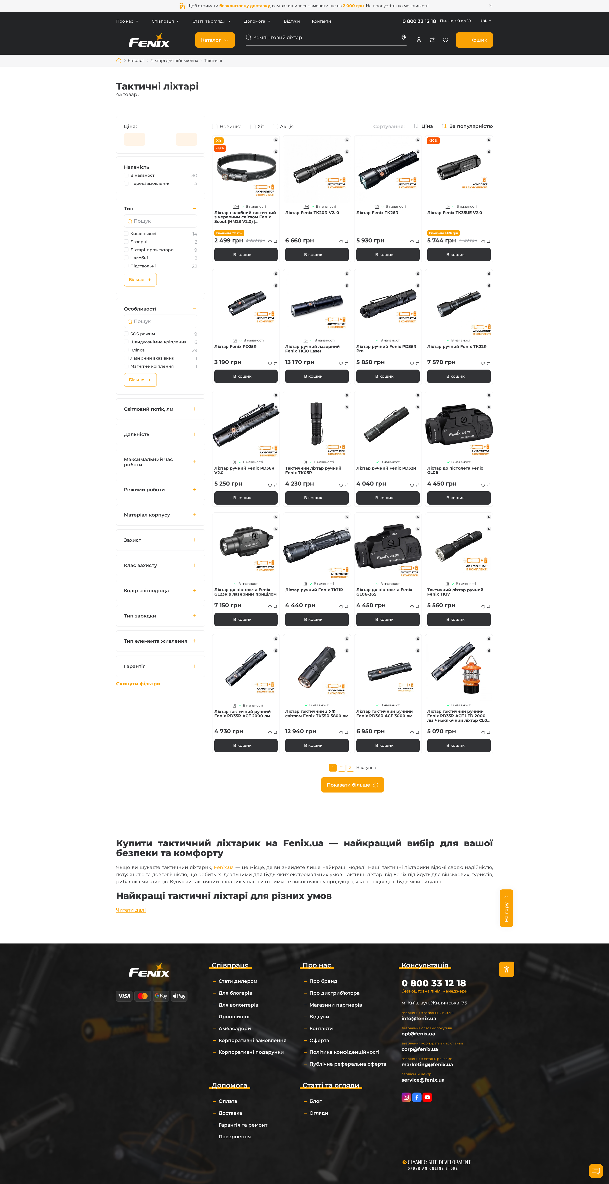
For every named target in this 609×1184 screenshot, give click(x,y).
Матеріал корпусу (147, 515)
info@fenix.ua (419, 1018)
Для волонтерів (238, 1005)
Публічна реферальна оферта (347, 1064)
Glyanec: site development (439, 1162)
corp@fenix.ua (420, 1049)
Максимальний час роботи (148, 462)
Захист (132, 540)
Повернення (235, 1136)
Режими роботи (144, 489)
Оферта (319, 1040)
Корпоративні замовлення (252, 1040)
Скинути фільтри (138, 683)
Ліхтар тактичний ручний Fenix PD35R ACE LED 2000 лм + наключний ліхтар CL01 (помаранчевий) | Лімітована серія (459, 715)
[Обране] (445, 40)
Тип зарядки (140, 616)
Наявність (136, 167)
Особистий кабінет (419, 40)
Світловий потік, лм (148, 409)
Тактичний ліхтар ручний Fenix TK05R (313, 470)
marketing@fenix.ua (427, 1064)
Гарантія (135, 666)
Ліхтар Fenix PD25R (235, 346)
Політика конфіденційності (344, 1052)
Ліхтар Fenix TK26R (377, 213)
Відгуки (292, 21)
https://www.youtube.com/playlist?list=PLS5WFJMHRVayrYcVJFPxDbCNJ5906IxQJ (427, 1097)
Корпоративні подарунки (251, 1052)
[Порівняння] (432, 40)
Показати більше (348, 785)
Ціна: (130, 126)
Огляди (318, 1113)
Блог (315, 1101)
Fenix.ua (224, 867)
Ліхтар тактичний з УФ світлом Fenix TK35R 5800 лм (317, 713)
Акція (287, 126)
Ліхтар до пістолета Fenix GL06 (455, 470)
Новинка (231, 126)
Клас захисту (140, 565)
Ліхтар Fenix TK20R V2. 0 (312, 213)
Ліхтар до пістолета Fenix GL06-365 (384, 591)
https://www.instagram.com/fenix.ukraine (406, 1097)
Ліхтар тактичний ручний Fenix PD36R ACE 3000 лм (384, 713)
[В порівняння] (276, 242)
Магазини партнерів (335, 1005)
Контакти (321, 21)
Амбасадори (235, 1028)
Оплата (228, 1101)
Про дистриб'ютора (334, 993)
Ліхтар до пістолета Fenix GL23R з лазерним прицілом (245, 591)
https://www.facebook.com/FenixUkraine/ (417, 1097)
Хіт (261, 126)
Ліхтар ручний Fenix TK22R (457, 346)
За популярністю (471, 126)
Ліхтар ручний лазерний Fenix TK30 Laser (312, 348)
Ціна (427, 126)
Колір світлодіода (146, 590)
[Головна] (119, 61)
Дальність (136, 434)
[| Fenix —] (149, 39)
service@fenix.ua (423, 1080)
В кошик (242, 254)
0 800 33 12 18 (419, 21)
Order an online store (433, 1168)
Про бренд (323, 981)
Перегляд (246, 169)
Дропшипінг (234, 1016)
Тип (128, 208)
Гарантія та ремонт (243, 1125)
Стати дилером (238, 981)
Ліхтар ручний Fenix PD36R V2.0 (244, 470)
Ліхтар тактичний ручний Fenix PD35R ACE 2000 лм (242, 713)
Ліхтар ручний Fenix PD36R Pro (386, 348)
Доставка (230, 1113)
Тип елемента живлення (155, 641)
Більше (136, 279)
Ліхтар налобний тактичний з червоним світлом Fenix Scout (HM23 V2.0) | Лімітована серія (245, 217)
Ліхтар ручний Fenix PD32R (386, 468)
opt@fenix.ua (418, 1034)
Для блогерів (235, 993)
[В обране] (270, 242)
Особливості (140, 309)
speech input (404, 37)
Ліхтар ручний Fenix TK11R (314, 590)
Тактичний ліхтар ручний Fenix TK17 (455, 592)
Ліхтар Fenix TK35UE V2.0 (454, 213)
